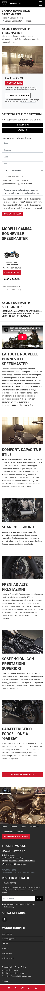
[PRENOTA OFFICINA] (22, 988)
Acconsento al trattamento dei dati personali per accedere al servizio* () (23, 200)
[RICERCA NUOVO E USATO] (9, 988)
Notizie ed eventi (8, 958)
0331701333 (8, 864)
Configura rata (12, 279)
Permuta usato (22, 180)
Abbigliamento (7, 953)
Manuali (5, 944)
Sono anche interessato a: (12, 176)
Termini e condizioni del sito (13, 973)
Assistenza (8, 832)
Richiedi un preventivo (22, 775)
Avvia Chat (23, 125)
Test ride (7, 180)
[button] (41, 3)
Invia (39, 899)
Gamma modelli (16, 18)
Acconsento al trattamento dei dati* (17, 904)
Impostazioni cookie (10, 970)
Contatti (20, 832)
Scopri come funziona (28, 89)
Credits (5, 981)
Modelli (14, 827)
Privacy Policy (7, 967)
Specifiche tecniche (11, 290)
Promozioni (34, 827)
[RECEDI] (36, 988)
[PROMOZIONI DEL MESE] (16, 988)
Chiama (23, 130)
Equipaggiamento (10, 286)
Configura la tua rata (18, 96)
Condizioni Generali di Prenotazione (16, 976)
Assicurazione (26, 184)
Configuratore (7, 934)
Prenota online (14, 83)
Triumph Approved (8, 939)
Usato (23, 827)
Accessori (5, 948)
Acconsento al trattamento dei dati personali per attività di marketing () (23, 206)
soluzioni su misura (28, 101)
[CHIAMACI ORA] (29, 988)
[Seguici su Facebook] (4, 919)
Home (4, 18)
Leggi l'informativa (34, 202)
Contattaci (21, 864)
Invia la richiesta (12, 214)
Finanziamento (10, 184)
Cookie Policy (20, 967)
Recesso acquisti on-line (16, 837)
